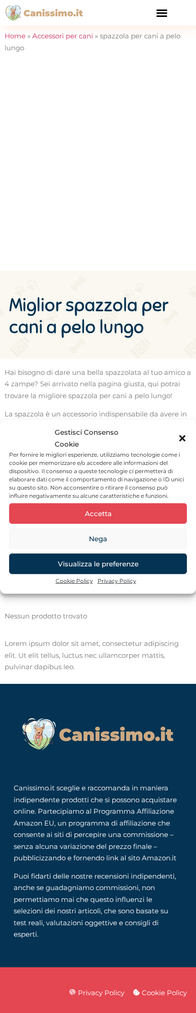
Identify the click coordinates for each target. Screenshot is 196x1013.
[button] (182, 438)
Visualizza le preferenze (98, 563)
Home (15, 36)
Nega (98, 538)
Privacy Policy (117, 580)
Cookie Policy (74, 580)
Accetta (98, 513)
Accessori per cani (62, 36)
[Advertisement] (98, 167)
